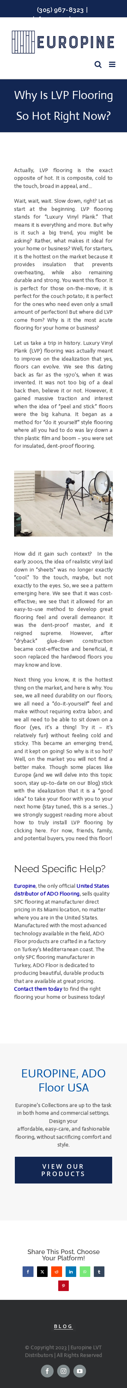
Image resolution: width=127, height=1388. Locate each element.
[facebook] (47, 1371)
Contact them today (38, 988)
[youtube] (79, 1371)
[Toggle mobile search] (98, 64)
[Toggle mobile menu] (113, 64)
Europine (25, 885)
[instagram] (63, 1371)
